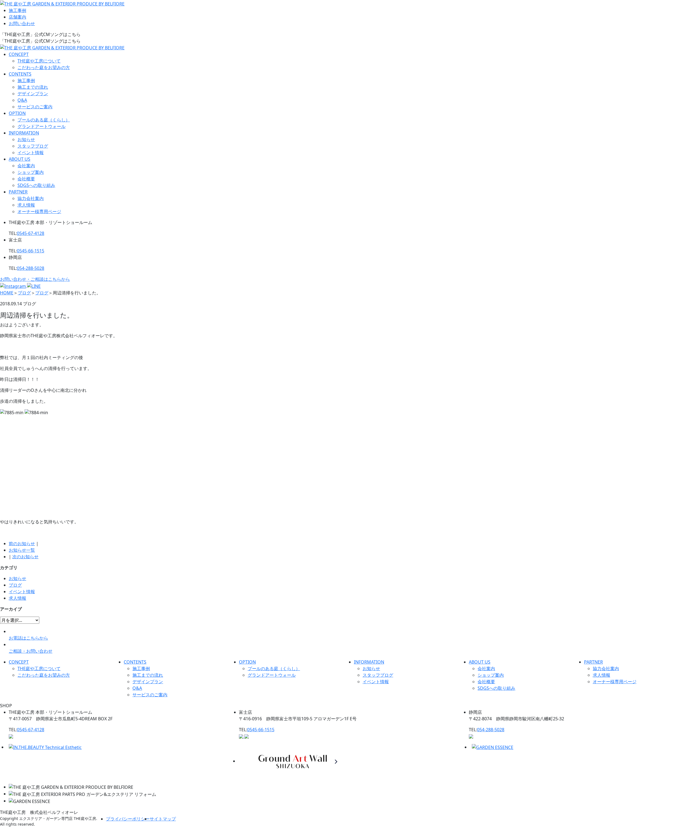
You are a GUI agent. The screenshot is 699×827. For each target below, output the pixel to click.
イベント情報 (30, 153)
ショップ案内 (30, 172)
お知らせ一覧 (22, 550)
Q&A (22, 100)
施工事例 (17, 10)
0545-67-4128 (30, 233)
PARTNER (18, 192)
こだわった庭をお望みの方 (43, 67)
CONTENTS (20, 74)
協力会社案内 (30, 198)
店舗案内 (17, 17)
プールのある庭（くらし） (43, 120)
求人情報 (26, 205)
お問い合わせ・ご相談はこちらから (35, 279)
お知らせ (26, 139)
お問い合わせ (22, 23)
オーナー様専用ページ (39, 211)
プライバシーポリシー (128, 819)
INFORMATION (24, 133)
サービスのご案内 (34, 107)
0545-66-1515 (30, 251)
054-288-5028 (30, 268)
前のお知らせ (22, 544)
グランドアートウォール (41, 126)
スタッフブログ (32, 146)
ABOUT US (19, 159)
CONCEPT (19, 54)
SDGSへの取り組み (36, 185)
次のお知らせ (25, 557)
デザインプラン (32, 94)
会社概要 (26, 179)
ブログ (15, 585)
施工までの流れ (32, 87)
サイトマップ (163, 819)
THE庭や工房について (39, 61)
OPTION (17, 113)
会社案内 (26, 166)
